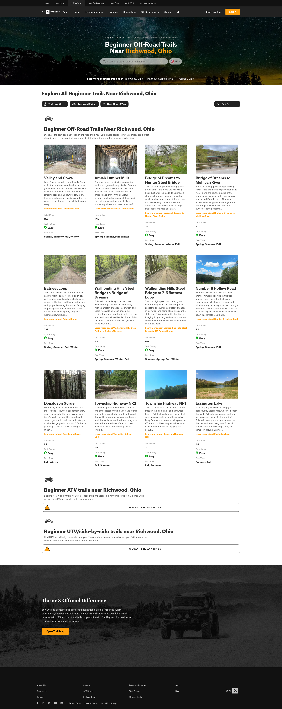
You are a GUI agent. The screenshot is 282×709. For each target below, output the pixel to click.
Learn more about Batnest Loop (65, 308)
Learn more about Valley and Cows (65, 195)
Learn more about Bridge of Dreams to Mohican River (216, 195)
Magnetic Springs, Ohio (160, 78)
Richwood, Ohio (134, 78)
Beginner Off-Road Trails (117, 37)
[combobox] (136, 61)
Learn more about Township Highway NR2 (115, 419)
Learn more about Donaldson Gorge (65, 419)
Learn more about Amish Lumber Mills (115, 195)
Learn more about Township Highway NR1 (166, 419)
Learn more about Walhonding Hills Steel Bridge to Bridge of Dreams (115, 308)
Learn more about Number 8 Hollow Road (216, 308)
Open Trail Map (55, 631)
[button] (55, 104)
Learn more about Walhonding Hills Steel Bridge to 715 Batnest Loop (166, 308)
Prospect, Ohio (186, 78)
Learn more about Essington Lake (216, 419)
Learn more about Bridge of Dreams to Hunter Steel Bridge (166, 195)
